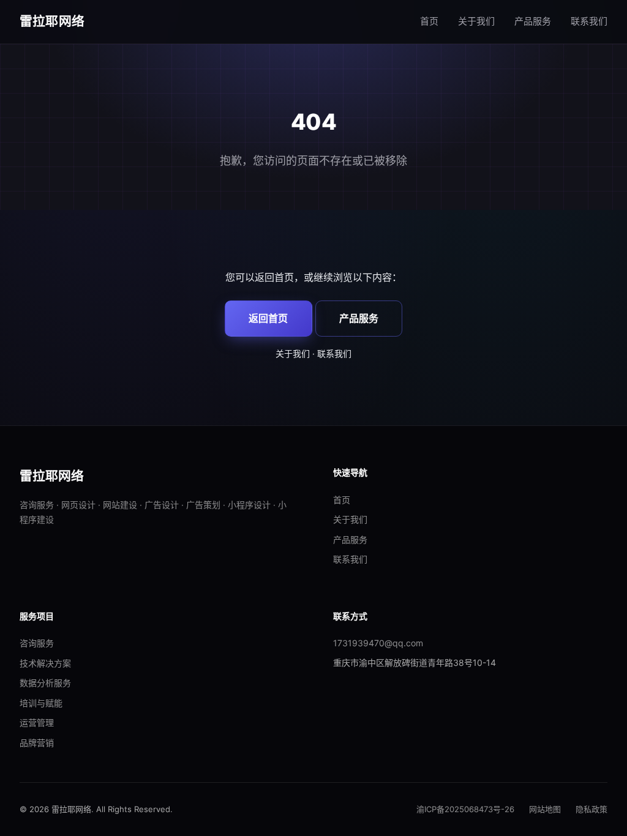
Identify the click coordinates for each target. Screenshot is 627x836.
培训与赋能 (41, 703)
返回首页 (268, 318)
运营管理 (37, 722)
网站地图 (545, 809)
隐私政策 (591, 809)
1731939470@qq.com (378, 643)
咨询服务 (37, 643)
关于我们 (476, 21)
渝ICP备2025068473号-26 (465, 809)
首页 (429, 21)
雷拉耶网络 (52, 21)
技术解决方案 (45, 663)
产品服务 (532, 21)
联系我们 (589, 21)
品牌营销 (37, 742)
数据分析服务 (45, 682)
